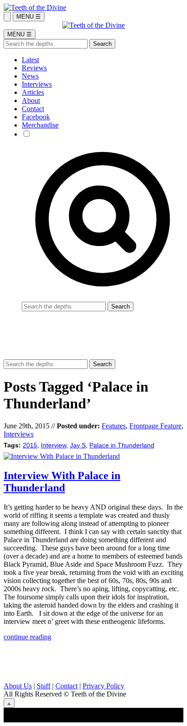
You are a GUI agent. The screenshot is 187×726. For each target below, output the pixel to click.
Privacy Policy (103, 686)
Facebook (36, 117)
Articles (33, 92)
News (30, 76)
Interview (53, 445)
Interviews (37, 84)
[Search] (7, 16)
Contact (33, 109)
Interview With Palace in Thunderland (62, 482)
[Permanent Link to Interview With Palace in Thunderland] (62, 456)
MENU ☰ (28, 16)
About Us (18, 686)
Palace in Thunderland (121, 445)
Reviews (34, 68)
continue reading (27, 637)
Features (114, 426)
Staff (43, 686)
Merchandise (40, 125)
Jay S (78, 445)
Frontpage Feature (155, 426)
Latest (30, 60)
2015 (30, 445)
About (31, 100)
